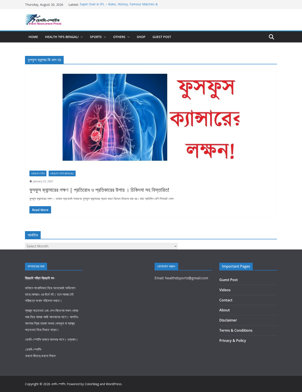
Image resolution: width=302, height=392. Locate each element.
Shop (141, 37)
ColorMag (92, 384)
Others (119, 37)
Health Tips (38, 173)
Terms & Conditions (235, 330)
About (224, 310)
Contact (225, 300)
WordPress (114, 384)
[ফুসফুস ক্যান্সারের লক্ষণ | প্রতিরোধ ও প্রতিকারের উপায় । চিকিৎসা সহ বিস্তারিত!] (151, 117)
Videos (225, 289)
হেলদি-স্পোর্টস (58, 384)
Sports (96, 37)
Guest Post (162, 37)
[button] (80, 37)
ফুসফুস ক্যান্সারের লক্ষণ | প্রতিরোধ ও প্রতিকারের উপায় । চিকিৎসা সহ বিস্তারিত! (99, 189)
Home (33, 37)
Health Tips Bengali (61, 37)
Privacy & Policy (232, 340)
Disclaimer (228, 320)
